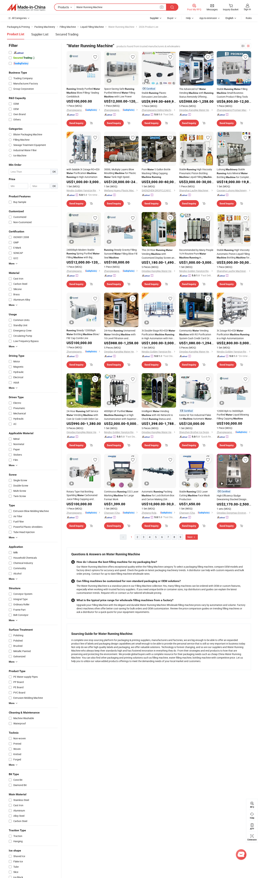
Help (188, 18)
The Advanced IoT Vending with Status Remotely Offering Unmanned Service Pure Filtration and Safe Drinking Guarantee (196, 92)
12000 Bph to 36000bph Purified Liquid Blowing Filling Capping (233, 414)
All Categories (19, 18)
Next (190, 537)
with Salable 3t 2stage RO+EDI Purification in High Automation (83, 173)
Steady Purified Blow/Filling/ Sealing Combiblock (83, 92)
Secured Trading (66, 34)
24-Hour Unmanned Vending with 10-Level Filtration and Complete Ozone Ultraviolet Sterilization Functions (120, 334)
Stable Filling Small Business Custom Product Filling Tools (232, 92)
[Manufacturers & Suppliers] (26, 7)
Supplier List (39, 34)
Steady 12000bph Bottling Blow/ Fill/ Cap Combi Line (83, 334)
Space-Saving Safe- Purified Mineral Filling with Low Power (119, 92)
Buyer (170, 18)
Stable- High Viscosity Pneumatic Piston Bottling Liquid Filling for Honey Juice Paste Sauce (196, 173)
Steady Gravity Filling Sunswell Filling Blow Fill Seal (120, 253)
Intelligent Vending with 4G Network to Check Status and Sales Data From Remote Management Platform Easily (157, 415)
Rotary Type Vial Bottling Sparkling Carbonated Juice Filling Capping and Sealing (82, 495)
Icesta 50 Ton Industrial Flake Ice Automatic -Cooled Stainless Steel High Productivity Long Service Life (195, 417)
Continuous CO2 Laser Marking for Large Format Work (121, 495)
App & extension (208, 18)
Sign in (247, 9)
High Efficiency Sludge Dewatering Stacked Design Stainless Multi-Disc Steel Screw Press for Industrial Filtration (234, 497)
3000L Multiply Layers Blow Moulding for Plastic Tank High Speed (120, 173)
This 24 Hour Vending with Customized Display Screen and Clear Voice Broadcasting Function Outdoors (159, 253)
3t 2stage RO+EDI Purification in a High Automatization (233, 334)
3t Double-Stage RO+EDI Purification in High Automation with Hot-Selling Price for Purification (158, 334)
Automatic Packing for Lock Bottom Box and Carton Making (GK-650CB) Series (158, 495)
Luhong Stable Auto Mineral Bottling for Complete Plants (233, 173)
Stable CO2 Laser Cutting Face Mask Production (194, 495)
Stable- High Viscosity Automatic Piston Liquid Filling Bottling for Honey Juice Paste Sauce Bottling (233, 253)
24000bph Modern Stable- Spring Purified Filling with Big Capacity (83, 253)
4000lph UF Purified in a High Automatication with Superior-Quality (120, 415)
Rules (249, 18)
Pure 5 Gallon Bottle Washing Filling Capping (156, 173)
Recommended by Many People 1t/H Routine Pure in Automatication (196, 253)
